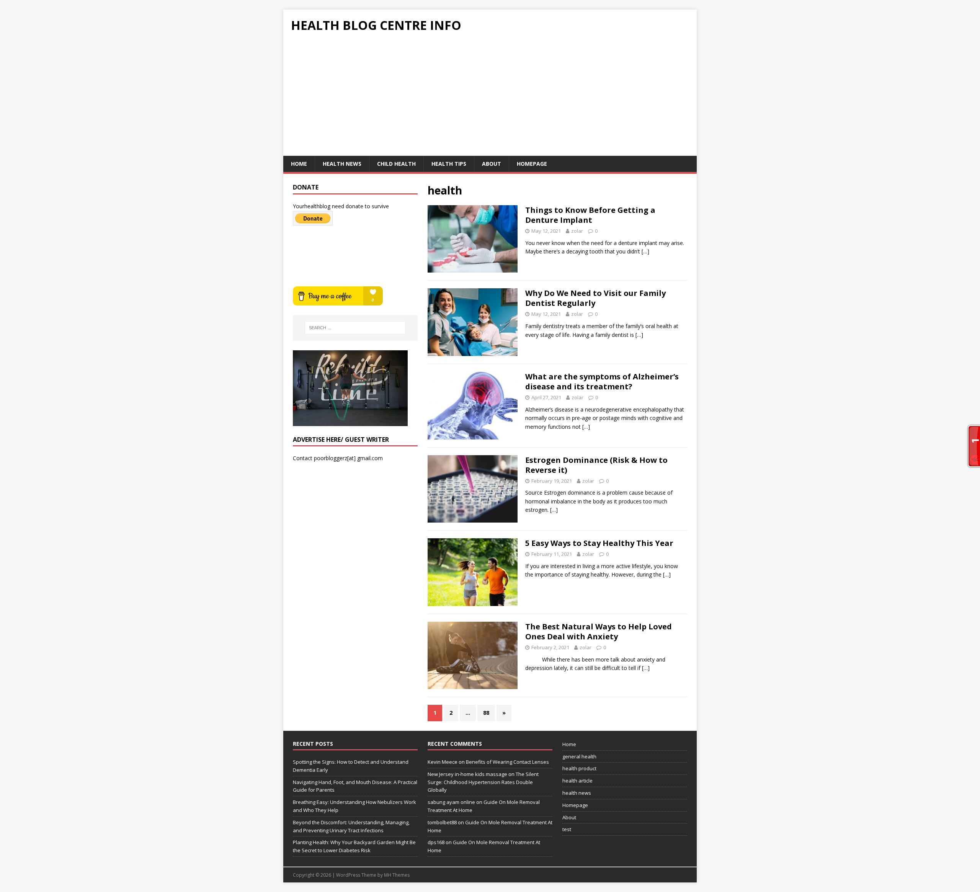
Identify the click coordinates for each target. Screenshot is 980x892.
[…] (645, 251)
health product (579, 768)
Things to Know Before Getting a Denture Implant (590, 215)
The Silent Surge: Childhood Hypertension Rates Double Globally (483, 782)
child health (396, 163)
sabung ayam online (451, 802)
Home (299, 163)
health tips (448, 163)
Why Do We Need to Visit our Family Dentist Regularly (595, 298)
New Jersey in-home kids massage (467, 774)
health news (342, 163)
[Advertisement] (490, 98)
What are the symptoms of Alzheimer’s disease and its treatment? (602, 381)
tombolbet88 (442, 822)
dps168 (436, 842)
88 (486, 712)
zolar (577, 230)
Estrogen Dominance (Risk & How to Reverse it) (596, 465)
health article (577, 780)
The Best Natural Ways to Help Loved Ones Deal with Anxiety (598, 631)
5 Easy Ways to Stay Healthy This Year (599, 543)
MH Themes (397, 875)
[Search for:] (355, 327)
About (491, 163)
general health (579, 756)
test (566, 829)
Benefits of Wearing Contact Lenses (507, 761)
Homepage (532, 163)
